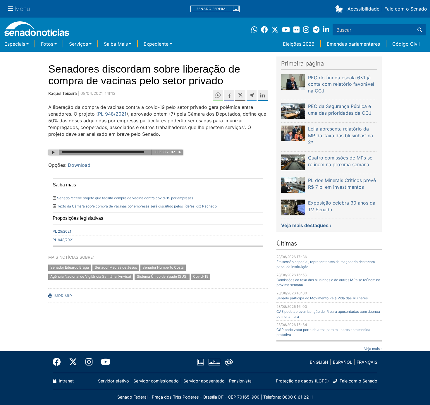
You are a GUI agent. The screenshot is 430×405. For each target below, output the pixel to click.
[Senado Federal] (215, 9)
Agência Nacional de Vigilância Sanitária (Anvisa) (90, 276)
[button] (340, 9)
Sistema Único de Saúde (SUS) (162, 276)
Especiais (14, 44)
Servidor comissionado (156, 380)
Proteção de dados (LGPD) (302, 380)
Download (79, 165)
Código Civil (406, 44)
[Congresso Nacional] (214, 361)
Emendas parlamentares (353, 44)
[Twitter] (73, 362)
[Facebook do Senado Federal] (59, 362)
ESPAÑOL (342, 362)
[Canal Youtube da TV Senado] (103, 362)
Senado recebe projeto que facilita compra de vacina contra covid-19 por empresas (125, 198)
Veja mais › (373, 348)
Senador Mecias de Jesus (116, 267)
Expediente (156, 44)
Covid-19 (200, 276)
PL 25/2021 (62, 231)
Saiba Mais (116, 44)
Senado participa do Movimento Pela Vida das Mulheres (322, 298)
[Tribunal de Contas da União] (229, 361)
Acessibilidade (363, 9)
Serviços (78, 44)
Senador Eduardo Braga (69, 267)
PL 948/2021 (112, 114)
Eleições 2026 (298, 44)
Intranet (66, 380)
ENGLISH (319, 362)
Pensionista (240, 380)
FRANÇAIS (367, 362)
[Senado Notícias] (36, 30)
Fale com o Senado (405, 9)
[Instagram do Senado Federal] (89, 362)
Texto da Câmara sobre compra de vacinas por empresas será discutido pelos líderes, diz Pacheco (137, 206)
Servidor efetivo (113, 380)
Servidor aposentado (204, 380)
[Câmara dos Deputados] (200, 361)
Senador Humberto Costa (163, 267)
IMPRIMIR (62, 296)
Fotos (47, 44)
